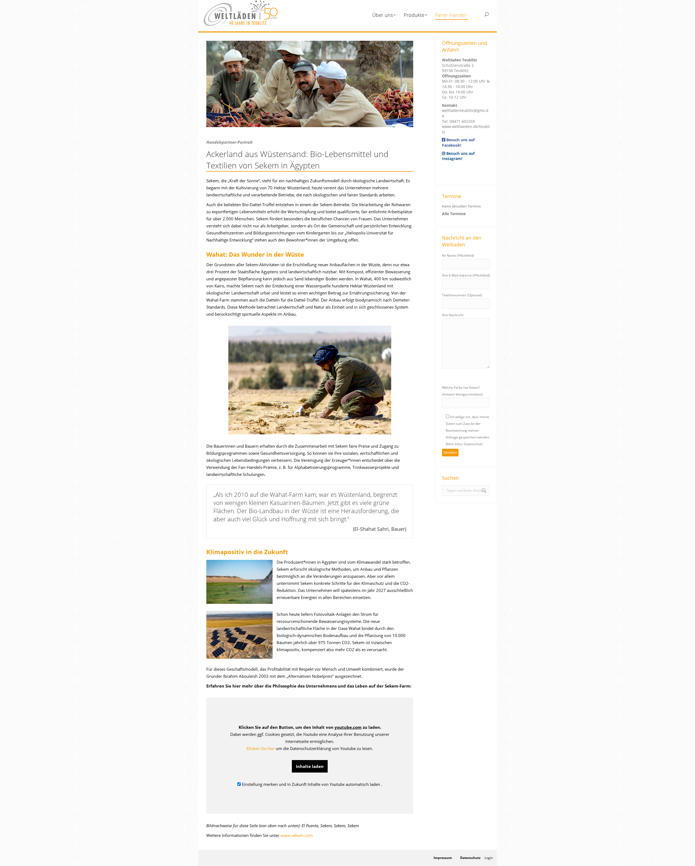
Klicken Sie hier (261, 748)
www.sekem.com (296, 835)
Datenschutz (470, 857)
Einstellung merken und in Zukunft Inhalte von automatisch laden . (311, 784)
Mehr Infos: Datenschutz (464, 444)
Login (489, 857)
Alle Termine (454, 213)
